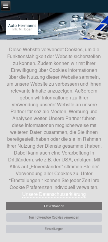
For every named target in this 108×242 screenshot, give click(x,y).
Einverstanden (54, 206)
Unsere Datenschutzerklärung (54, 193)
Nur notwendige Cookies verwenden (54, 217)
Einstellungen (54, 229)
